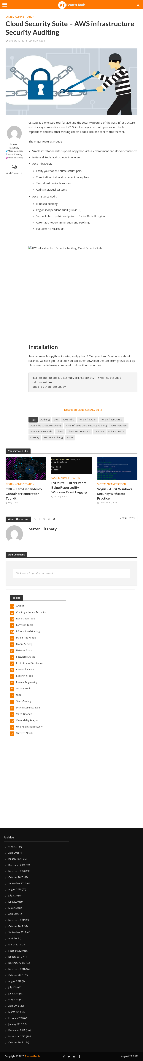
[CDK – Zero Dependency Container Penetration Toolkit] (26, 468)
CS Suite (99, 431)
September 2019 (17, 932)
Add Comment (14, 173)
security (34, 437)
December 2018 (16, 962)
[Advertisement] (71, 798)
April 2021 (13, 852)
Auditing (45, 419)
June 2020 (13, 901)
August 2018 (14, 981)
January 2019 (15, 956)
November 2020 (17, 871)
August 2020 (14, 889)
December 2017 (16, 1030)
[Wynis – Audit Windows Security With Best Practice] (117, 468)
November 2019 (17, 920)
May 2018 (13, 999)
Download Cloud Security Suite (83, 409)
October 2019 (15, 926)
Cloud (60, 431)
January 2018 (15, 1024)
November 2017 (17, 1036)
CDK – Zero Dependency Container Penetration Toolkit (24, 493)
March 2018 (14, 1011)
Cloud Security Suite (79, 431)
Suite (70, 437)
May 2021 (13, 846)
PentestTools (32, 1056)
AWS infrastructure (111, 419)
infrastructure (116, 431)
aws (56, 419)
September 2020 (17, 883)
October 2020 (15, 877)
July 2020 (13, 895)
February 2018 (16, 1018)
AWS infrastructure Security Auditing (86, 425)
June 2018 (13, 993)
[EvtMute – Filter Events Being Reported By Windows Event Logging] (71, 465)
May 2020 (13, 908)
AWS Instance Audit (41, 431)
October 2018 (15, 975)
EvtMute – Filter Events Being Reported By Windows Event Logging (69, 487)
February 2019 (16, 950)
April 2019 (13, 938)
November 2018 (17, 969)
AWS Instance (119, 425)
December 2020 (16, 865)
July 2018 (13, 987)
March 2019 (14, 944)
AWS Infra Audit (87, 419)
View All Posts (127, 518)
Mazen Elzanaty (14, 146)
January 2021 (15, 859)
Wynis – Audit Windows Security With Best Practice (114, 493)
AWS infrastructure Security (45, 425)
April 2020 (13, 913)
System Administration (20, 16)
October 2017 (15, 1042)
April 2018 (13, 1005)
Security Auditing (53, 437)
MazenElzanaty (15, 150)
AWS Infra (68, 419)
